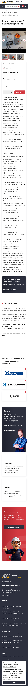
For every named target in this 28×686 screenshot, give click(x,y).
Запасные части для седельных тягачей (12, 613)
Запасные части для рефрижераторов (12, 640)
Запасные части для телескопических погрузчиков (12, 637)
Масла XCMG (5, 608)
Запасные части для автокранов (10, 647)
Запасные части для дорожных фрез (11, 633)
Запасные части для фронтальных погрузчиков (14, 623)
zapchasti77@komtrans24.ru (11, 585)
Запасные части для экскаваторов (11, 604)
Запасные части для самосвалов (10, 645)
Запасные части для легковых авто (11, 618)
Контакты (4, 659)
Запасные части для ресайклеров (11, 629)
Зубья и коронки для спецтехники (10, 625)
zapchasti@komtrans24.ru (9, 284)
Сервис (10, 656)
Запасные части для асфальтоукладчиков (13, 620)
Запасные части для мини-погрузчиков (12, 611)
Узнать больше (9, 430)
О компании (5, 656)
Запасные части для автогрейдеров (11, 606)
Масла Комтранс (6, 631)
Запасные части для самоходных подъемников (14, 616)
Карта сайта (10, 659)
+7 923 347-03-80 (21, 2)
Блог (22, 656)
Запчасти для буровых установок (10, 642)
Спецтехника (16, 656)
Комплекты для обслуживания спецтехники (13, 649)
